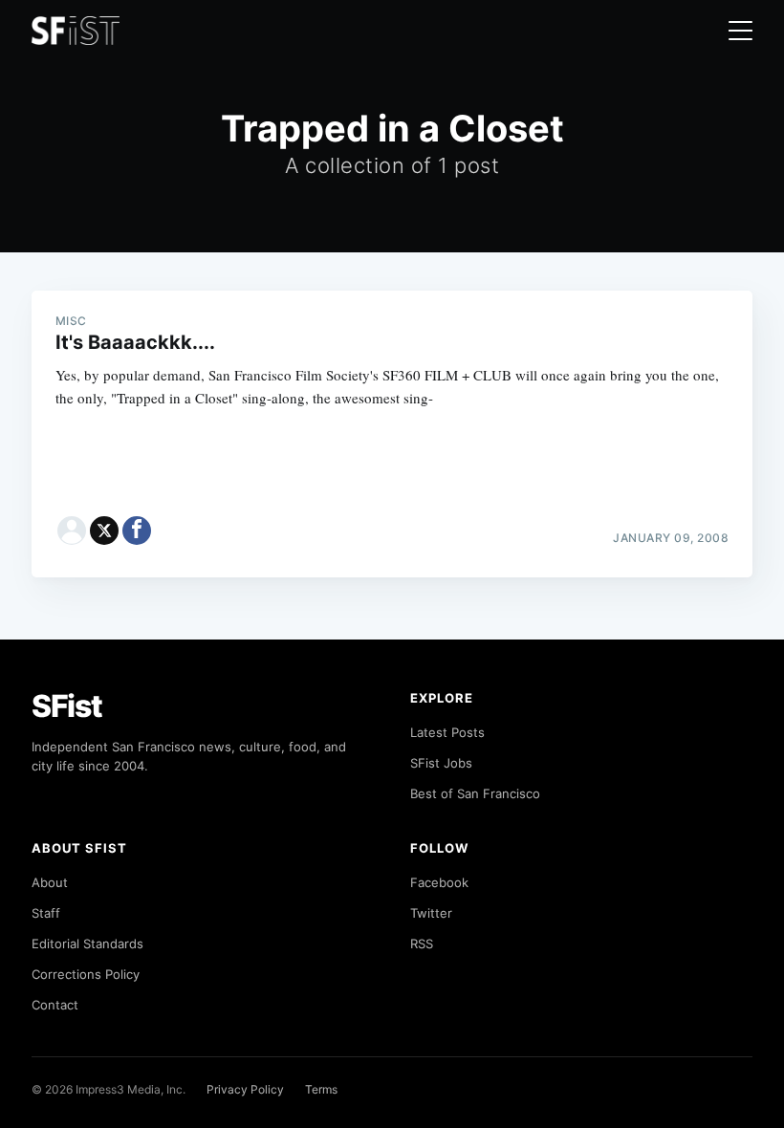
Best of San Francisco (475, 793)
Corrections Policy (86, 974)
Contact (55, 1004)
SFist (67, 706)
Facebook (439, 882)
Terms (321, 1089)
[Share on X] (104, 530)
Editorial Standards (87, 943)
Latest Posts (447, 732)
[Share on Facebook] (136, 530)
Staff (46, 913)
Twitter (431, 913)
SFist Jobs (441, 762)
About (50, 882)
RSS (421, 943)
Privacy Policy (245, 1089)
